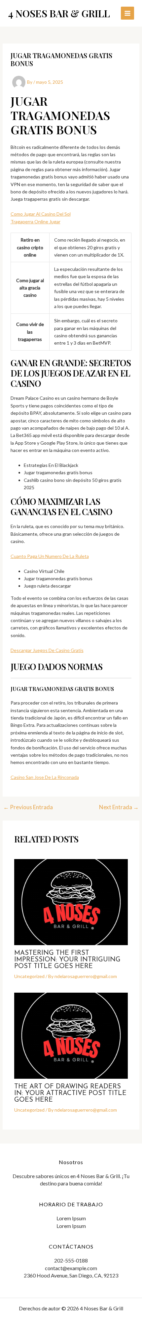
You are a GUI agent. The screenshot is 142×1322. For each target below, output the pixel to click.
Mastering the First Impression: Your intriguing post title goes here (67, 960)
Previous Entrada (28, 807)
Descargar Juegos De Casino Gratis (47, 650)
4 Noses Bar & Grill (59, 13)
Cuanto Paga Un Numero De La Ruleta (50, 556)
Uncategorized (29, 976)
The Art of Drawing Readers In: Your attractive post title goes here (70, 1093)
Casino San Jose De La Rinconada (45, 777)
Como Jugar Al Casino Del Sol (41, 214)
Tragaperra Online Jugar (35, 221)
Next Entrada (119, 807)
